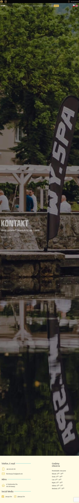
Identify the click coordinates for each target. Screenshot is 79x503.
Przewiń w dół (6, 237)
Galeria (51, 6)
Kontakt (56, 6)
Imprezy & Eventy (41, 6)
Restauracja (28, 6)
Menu (34, 6)
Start (22, 6)
